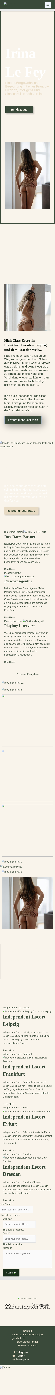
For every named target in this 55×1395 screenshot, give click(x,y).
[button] (27, 1367)
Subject (7, 1219)
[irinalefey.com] (11, 4)
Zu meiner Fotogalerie (27, 674)
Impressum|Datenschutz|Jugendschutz (27, 1336)
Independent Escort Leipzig (16, 1007)
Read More (9, 569)
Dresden (32, 403)
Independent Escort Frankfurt (17, 1054)
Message (7, 1248)
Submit (10, 1272)
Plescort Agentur (12, 573)
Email (6, 1233)
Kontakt (27, 1331)
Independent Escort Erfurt (15, 1107)
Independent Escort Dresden (17, 1154)
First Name (6, 1204)
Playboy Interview (13, 621)
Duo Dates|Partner (13, 532)
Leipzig (16, 403)
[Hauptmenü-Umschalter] (48, 5)
